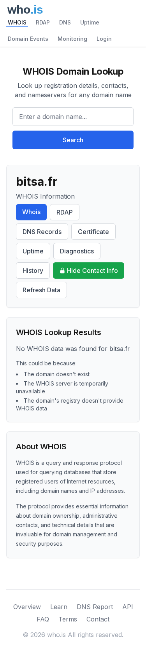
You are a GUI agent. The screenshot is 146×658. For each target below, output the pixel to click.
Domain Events (28, 38)
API (127, 607)
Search (73, 140)
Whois (31, 212)
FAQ (43, 619)
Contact (97, 619)
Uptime (89, 22)
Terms (67, 619)
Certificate (93, 232)
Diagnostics (77, 251)
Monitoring (72, 38)
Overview (27, 607)
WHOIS (17, 22)
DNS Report (95, 607)
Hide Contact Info (92, 270)
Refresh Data (41, 290)
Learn (58, 607)
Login (104, 38)
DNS (65, 22)
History (33, 270)
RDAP (43, 22)
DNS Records (42, 232)
